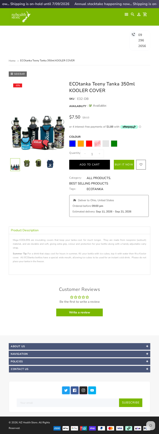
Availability (77, 106)
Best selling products (88, 184)
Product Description (25, 230)
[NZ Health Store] (101, 428)
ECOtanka (95, 189)
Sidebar (19, 74)
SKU (71, 99)
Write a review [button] (79, 312)
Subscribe (131, 402)
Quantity (74, 153)
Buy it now (124, 164)
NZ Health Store (28, 422)
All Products (98, 178)
